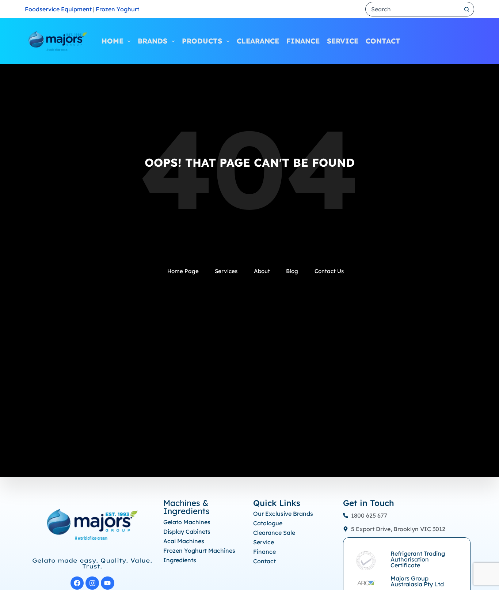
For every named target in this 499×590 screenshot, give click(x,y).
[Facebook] (77, 583)
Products (202, 41)
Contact (383, 41)
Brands (152, 41)
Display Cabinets (186, 531)
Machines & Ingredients (186, 507)
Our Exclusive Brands (283, 513)
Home (112, 41)
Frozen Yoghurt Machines (199, 550)
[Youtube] (107, 583)
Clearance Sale (274, 532)
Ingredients (179, 560)
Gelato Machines (186, 522)
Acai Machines (183, 541)
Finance (303, 41)
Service (342, 41)
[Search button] (467, 9)
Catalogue (267, 523)
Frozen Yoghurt (117, 9)
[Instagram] (92, 583)
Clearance (258, 41)
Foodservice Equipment (58, 9)
